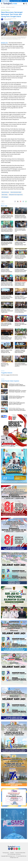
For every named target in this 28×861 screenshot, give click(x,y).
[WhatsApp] (19, 849)
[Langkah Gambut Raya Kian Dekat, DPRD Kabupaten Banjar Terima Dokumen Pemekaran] (21, 237)
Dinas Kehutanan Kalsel (11, 18)
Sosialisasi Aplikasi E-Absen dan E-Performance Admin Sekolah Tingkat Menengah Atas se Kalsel (21, 297)
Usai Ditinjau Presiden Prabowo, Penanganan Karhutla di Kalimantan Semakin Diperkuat (17, 385)
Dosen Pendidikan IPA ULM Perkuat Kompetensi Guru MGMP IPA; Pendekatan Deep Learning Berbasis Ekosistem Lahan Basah (7, 257)
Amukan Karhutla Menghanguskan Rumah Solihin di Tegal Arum (16, 397)
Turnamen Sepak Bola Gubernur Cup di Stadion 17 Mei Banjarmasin (20, 257)
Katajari (5, 18)
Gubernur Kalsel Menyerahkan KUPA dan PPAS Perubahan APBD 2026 (6, 338)
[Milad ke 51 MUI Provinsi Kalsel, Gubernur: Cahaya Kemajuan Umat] (21, 332)
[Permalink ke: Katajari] (2, 19)
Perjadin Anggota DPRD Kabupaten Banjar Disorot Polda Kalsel (17, 403)
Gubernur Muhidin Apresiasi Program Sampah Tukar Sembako (6, 270)
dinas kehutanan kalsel (16, 192)
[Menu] (2, 3)
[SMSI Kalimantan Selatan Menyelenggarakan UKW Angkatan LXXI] (7, 237)
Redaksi (12, 852)
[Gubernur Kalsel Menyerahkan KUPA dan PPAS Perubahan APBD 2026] (7, 332)
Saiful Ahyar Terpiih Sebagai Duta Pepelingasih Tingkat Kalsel (7, 311)
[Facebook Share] (15, 201)
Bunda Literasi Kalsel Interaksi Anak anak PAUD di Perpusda (21, 324)
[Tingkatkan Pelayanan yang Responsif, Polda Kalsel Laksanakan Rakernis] (21, 345)
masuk (7, 375)
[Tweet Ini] (18, 201)
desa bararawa (5, 192)
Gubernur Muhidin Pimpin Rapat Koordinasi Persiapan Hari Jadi (6, 351)
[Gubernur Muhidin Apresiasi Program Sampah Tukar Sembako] (7, 264)
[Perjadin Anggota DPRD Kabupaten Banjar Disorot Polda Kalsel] (4, 403)
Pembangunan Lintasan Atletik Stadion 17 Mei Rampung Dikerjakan (20, 284)
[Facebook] (9, 849)
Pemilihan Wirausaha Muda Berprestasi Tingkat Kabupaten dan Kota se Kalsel (21, 270)
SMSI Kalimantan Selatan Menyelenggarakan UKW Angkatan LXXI (6, 243)
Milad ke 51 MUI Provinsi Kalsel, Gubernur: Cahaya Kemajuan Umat (20, 338)
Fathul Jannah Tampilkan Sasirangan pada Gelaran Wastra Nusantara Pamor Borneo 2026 (7, 230)
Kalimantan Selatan (5, 10)
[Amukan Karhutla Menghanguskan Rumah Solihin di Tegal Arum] (4, 397)
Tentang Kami (6, 852)
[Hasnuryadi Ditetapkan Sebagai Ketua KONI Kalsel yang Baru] (21, 358)
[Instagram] (14, 849)
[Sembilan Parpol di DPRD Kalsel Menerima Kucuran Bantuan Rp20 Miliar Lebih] (7, 278)
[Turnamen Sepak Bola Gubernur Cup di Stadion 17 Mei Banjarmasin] (21, 251)
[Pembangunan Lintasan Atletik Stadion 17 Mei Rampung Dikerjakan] (21, 278)
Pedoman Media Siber (20, 852)
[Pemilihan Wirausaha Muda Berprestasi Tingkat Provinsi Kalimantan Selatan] (21, 305)
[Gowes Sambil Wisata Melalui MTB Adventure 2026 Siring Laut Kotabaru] (4, 410)
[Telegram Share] (23, 201)
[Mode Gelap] (24, 3)
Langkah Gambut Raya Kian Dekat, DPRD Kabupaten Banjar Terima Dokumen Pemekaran (21, 243)
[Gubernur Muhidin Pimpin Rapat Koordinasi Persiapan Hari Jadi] (7, 345)
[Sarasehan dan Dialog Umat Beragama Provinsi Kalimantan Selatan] (7, 291)
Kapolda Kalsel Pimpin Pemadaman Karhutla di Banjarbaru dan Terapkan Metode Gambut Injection (21, 216)
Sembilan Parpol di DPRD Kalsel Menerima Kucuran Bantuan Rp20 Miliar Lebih (7, 284)
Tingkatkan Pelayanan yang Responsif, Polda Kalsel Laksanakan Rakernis (20, 351)
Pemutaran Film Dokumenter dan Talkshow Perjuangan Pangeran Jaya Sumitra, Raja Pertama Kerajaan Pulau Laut (6, 365)
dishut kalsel (4, 194)
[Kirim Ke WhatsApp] (26, 201)
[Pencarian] (26, 3)
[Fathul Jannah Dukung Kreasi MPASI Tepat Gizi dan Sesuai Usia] (7, 318)
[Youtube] (17, 849)
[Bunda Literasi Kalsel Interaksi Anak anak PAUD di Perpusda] (21, 318)
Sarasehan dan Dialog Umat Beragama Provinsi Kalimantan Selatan (6, 297)
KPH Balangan (5, 197)
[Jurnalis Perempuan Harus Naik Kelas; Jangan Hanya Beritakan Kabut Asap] (7, 210)
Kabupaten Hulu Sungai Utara (15, 194)
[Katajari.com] (10, 3)
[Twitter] (12, 849)
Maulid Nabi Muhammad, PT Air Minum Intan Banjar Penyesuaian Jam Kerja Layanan (17, 391)
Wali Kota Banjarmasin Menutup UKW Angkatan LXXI (20, 230)
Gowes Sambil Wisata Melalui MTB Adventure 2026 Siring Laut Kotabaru (17, 409)
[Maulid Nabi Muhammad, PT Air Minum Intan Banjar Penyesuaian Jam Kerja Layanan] (4, 391)
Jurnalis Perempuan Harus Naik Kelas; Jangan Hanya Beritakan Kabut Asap (7, 216)
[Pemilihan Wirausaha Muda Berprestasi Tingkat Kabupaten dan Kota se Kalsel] (21, 264)
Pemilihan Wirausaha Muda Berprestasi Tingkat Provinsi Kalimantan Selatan (21, 311)
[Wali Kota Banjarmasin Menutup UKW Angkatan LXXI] (21, 224)
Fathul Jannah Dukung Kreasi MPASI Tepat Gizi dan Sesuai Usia (6, 324)
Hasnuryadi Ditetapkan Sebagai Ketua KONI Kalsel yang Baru (21, 365)
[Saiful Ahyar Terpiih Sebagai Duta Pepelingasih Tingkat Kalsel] (7, 305)
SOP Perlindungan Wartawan (14, 854)
